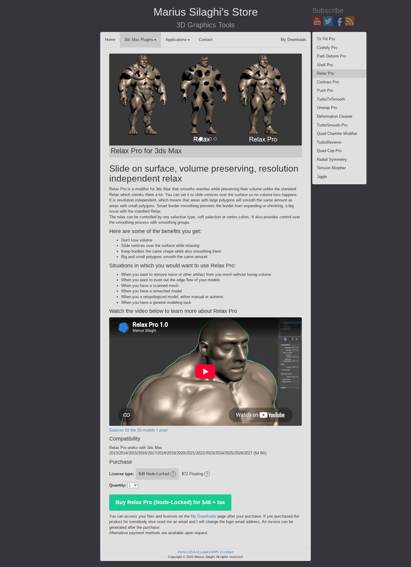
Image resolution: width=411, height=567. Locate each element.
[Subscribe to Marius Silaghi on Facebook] (339, 20)
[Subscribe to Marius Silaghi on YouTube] (317, 20)
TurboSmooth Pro (332, 125)
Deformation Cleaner (334, 116)
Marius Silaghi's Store (205, 12)
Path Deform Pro (331, 56)
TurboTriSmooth (331, 99)
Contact (205, 39)
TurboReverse (329, 142)
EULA (193, 552)
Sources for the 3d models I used (138, 430)
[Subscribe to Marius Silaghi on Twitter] (328, 20)
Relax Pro (325, 73)
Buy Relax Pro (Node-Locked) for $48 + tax (170, 502)
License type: (121, 474)
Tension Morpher (331, 168)
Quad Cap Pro (329, 150)
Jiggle (322, 176)
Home (110, 39)
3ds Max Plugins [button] (138, 39)
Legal (204, 552)
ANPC (214, 552)
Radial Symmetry (332, 159)
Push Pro (325, 90)
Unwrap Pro (327, 107)
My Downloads (293, 39)
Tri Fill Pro (326, 39)
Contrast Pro (328, 82)
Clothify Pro (327, 47)
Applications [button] (176, 39)
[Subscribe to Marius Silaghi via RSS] (350, 20)
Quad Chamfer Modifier (337, 133)
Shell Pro (325, 65)
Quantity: (117, 485)
